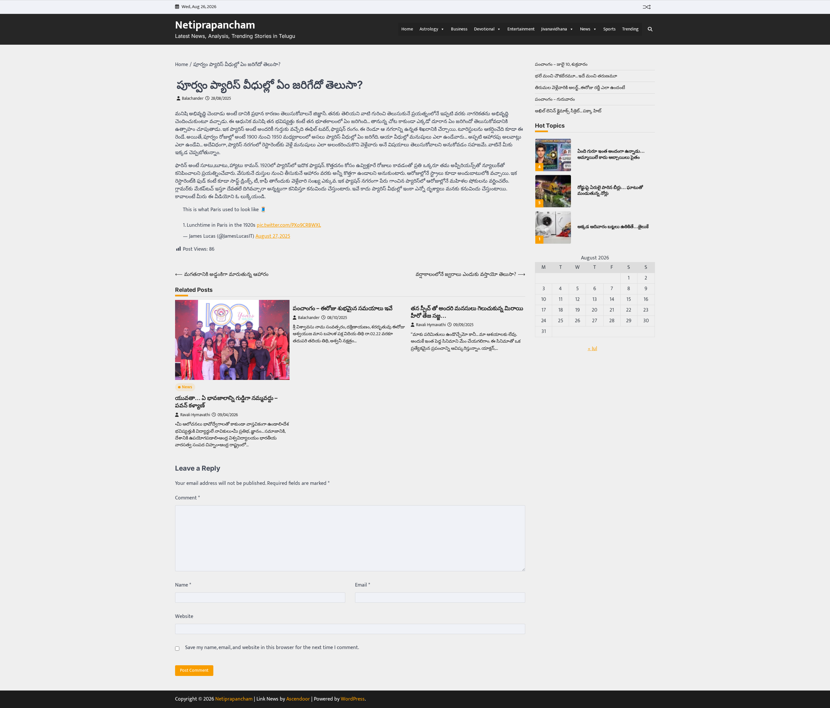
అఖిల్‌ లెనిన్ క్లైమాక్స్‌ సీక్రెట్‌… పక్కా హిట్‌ (568, 111)
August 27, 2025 (272, 236)
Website (184, 617)
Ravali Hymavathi (195, 415)
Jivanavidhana (554, 29)
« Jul (592, 348)
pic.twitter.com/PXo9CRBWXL (289, 225)
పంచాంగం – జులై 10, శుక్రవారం (561, 64)
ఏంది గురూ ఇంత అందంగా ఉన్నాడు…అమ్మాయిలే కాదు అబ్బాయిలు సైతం (611, 151)
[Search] (650, 29)
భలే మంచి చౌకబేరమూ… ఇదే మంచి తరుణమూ (576, 76)
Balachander (193, 98)
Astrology (429, 29)
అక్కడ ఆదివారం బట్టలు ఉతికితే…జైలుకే (612, 223)
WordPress (353, 699)
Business (459, 29)
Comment (187, 498)
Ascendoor (298, 699)
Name (183, 585)
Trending (630, 29)
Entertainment (521, 29)
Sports (609, 29)
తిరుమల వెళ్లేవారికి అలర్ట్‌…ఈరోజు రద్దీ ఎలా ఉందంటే (580, 87)
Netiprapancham (215, 25)
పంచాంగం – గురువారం (555, 99)
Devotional (484, 29)
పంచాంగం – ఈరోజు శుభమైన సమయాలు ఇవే (343, 308)
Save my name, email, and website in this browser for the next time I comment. (272, 648)
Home (407, 29)
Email (362, 585)
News (585, 29)
